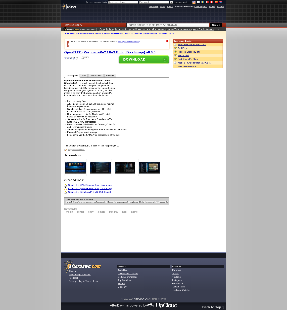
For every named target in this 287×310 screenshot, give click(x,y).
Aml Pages (183, 48)
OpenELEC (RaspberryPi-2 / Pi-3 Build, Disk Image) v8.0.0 (149, 33)
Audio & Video (102, 33)
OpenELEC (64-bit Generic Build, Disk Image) (90, 188)
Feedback (73, 278)
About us (73, 271)
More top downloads (187, 66)
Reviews (110, 75)
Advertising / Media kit (80, 274)
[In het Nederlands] (220, 2)
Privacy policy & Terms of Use (83, 281)
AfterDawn (69, 33)
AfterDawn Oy (140, 299)
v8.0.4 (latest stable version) (129, 41)
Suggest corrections (76, 150)
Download (134, 59)
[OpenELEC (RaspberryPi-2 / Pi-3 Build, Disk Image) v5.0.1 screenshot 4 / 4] (151, 175)
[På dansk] (211, 2)
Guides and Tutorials (128, 273)
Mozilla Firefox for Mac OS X (192, 44)
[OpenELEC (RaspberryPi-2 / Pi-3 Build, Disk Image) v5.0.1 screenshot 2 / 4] (101, 175)
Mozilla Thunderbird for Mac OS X (194, 63)
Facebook (177, 270)
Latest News (179, 286)
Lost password (181, 2)
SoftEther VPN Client (188, 59)
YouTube (176, 277)
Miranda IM (183, 55)
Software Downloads (128, 277)
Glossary (122, 287)
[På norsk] (207, 2)
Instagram (177, 280)
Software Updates (181, 290)
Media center (116, 33)
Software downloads (85, 33)
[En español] (216, 2)
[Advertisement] (116, 232)
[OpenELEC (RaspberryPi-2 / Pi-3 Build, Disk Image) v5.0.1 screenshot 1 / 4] (76, 175)
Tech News (123, 270)
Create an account (93, 2)
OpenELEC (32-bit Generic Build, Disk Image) (90, 185)
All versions (96, 75)
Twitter (175, 273)
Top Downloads (125, 280)
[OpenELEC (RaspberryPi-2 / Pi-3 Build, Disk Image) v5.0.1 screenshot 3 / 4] (126, 175)
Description (72, 75)
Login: (105, 2)
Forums (121, 283)
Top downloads (182, 41)
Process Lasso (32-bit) (189, 52)
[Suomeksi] (198, 2)
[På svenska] (202, 2)
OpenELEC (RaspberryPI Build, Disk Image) (89, 192)
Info (84, 75)
